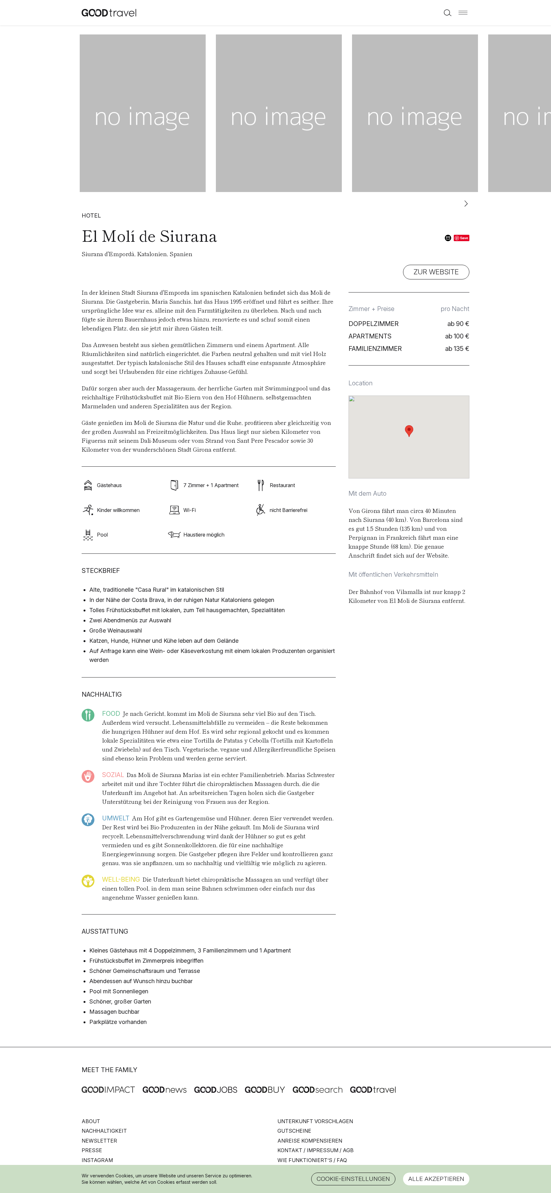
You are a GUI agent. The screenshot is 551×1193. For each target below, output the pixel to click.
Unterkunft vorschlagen (315, 1121)
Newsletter (99, 1141)
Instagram (97, 1160)
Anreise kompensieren (309, 1141)
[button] (463, 12)
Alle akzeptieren (436, 1178)
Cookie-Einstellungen (353, 1178)
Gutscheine (294, 1131)
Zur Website (436, 272)
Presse (92, 1150)
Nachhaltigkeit (104, 1131)
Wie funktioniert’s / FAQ (312, 1160)
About (91, 1121)
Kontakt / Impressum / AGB (315, 1150)
